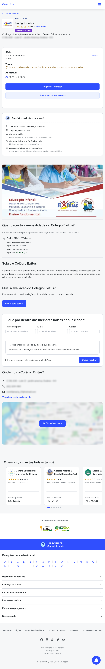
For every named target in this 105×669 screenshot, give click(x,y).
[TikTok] (52, 639)
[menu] (99, 4)
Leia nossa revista (11, 600)
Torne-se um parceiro (92, 630)
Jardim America (11, 13)
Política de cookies (57, 630)
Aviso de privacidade (34, 630)
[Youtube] (63, 639)
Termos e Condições (12, 630)
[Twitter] (58, 639)
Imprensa (74, 630)
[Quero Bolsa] (14, 4)
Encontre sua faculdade (14, 592)
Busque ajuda (9, 616)
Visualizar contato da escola (16, 397)
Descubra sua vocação (13, 576)
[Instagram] (47, 639)
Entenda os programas (14, 608)
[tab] (48, 507)
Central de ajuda (55, 546)
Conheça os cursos (11, 584)
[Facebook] (41, 639)
